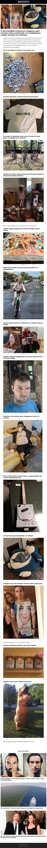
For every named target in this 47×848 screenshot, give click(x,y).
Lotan (24, 171)
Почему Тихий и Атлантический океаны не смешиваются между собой (22, 808)
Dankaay (23, 678)
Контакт (20, 846)
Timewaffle (24, 639)
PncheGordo (24, 473)
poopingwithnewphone (24, 413)
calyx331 (23, 738)
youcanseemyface (24, 580)
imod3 (24, 222)
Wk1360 (24, 133)
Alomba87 (23, 353)
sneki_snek (24, 93)
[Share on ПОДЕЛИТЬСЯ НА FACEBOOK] (20, 746)
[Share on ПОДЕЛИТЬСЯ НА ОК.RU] (26, 746)
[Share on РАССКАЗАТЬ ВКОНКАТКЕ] (23, 746)
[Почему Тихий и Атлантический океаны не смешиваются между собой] (23, 795)
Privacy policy (26, 846)
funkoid (24, 532)
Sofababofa (24, 264)
